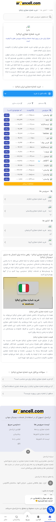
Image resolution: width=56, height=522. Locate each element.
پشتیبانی (16, 434)
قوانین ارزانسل (14, 429)
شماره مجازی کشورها (41, 434)
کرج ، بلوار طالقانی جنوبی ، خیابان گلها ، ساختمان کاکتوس (24, 483)
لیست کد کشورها (42, 439)
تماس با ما (16, 439)
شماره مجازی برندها (41, 429)
